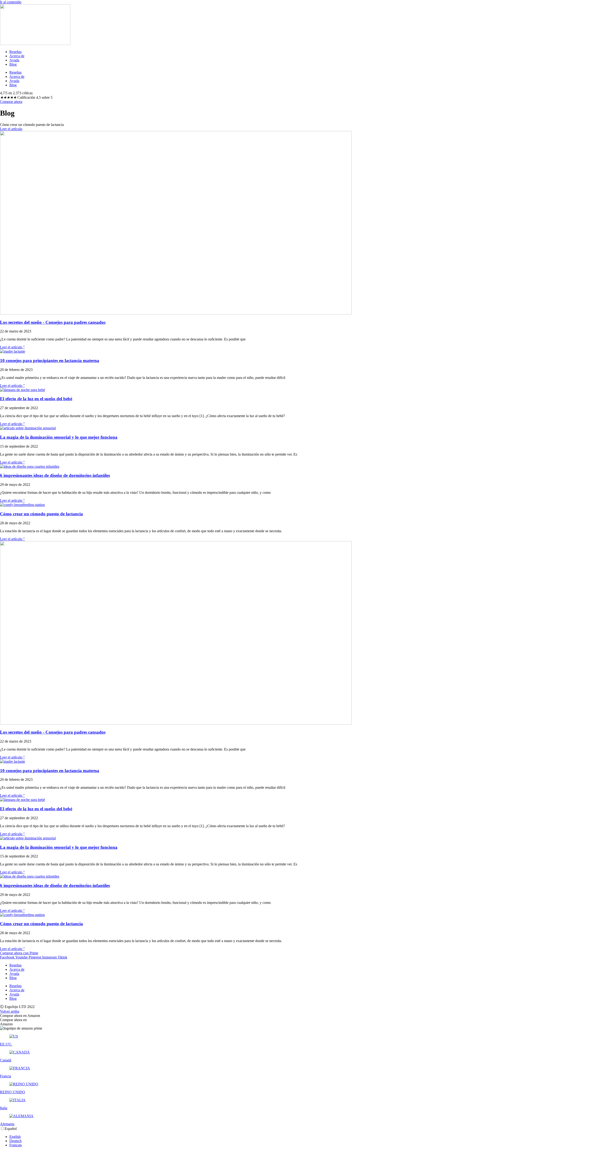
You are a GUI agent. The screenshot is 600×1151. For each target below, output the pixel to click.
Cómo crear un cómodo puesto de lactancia (41, 513)
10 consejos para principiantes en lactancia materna (49, 360)
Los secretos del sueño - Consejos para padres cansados (52, 322)
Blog (13, 64)
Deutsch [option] (15, 1141)
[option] (304, 1137)
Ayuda (14, 60)
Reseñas (15, 52)
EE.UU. (6, 1044)
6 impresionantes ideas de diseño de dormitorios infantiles (55, 475)
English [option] (15, 1137)
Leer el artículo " (12, 347)
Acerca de (16, 56)
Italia (3, 1108)
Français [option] (15, 1145)
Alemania (7, 1124)
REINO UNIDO (12, 1092)
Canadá (5, 1060)
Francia (5, 1076)
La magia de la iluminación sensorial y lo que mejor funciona (58, 437)
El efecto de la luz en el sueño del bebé (36, 398)
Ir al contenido (10, 2)
